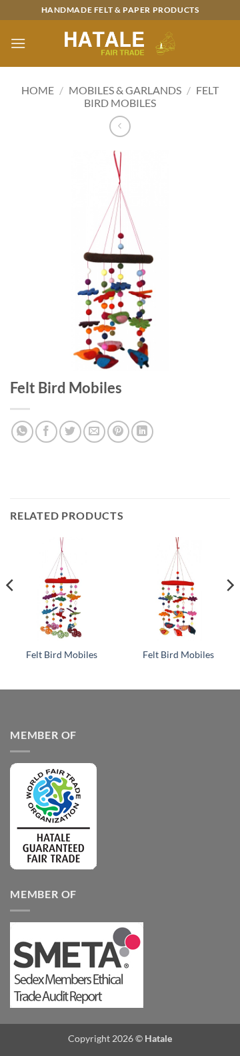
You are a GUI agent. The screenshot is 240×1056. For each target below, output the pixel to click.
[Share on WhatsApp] (22, 432)
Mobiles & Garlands (125, 90)
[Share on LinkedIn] (142, 432)
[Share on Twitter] (70, 432)
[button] (18, 43)
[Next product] (119, 126)
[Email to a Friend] (94, 432)
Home (37, 90)
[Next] (229, 612)
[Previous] (11, 612)
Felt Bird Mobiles (151, 96)
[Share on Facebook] (46, 432)
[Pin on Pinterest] (118, 432)
